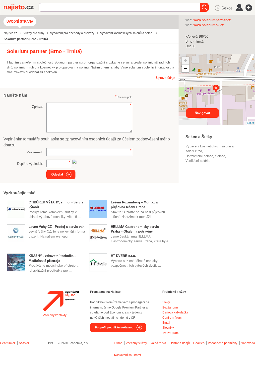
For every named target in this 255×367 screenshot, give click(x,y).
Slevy (166, 302)
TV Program (170, 333)
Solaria (220, 156)
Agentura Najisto (61, 301)
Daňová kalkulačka (175, 312)
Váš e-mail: (35, 152)
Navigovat (202, 113)
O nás (118, 343)
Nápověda (248, 343)
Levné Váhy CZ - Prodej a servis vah (56, 227)
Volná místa (158, 343)
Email (166, 322)
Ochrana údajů (180, 343)
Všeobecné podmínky (222, 343)
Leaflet (250, 123)
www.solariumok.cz (208, 25)
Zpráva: (37, 107)
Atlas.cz (24, 343)
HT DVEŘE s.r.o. (123, 256)
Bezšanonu (170, 307)
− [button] (185, 68)
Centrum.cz (7, 343)
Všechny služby (137, 343)
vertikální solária (197, 161)
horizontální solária (199, 156)
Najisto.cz (21, 7)
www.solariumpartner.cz (212, 20)
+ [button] (185, 61)
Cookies (198, 343)
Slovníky (168, 327)
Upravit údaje (165, 78)
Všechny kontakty (54, 315)
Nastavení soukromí (127, 355)
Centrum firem (172, 317)
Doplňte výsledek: (30, 164)
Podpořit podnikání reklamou (114, 327)
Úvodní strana (19, 21)
